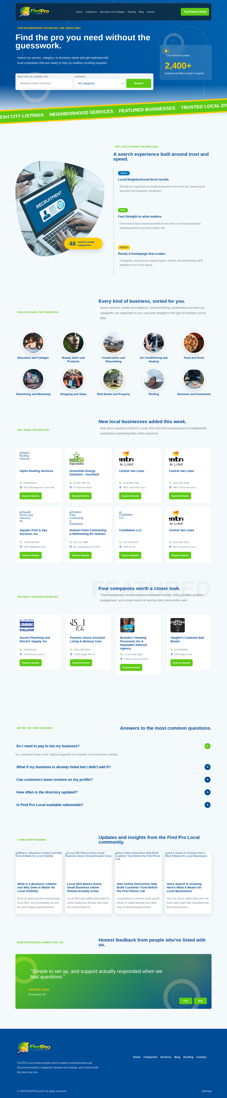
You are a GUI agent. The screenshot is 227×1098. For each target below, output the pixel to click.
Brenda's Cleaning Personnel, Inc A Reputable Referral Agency (133, 643)
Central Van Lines (131, 471)
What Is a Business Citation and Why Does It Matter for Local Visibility (37, 887)
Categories (91, 11)
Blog (141, 11)
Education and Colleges (112, 11)
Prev (185, 1001)
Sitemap (207, 1091)
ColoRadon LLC (130, 530)
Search (138, 83)
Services (165, 1057)
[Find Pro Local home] (34, 11)
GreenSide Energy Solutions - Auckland (84, 472)
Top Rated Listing (195, 11)
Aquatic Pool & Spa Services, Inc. (33, 532)
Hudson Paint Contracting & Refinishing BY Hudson (87, 532)
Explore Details (30, 496)
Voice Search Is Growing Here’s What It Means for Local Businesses (184, 887)
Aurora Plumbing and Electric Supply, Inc (35, 639)
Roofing (132, 11)
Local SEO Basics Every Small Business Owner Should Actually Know (84, 887)
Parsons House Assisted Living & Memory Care (87, 639)
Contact (151, 11)
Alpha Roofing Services (36, 471)
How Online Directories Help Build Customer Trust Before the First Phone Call (137, 887)
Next (200, 1001)
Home (79, 11)
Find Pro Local (35, 1091)
